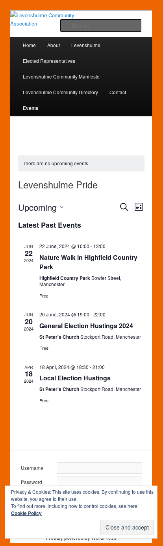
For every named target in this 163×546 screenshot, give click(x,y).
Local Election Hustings (75, 377)
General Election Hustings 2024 (86, 325)
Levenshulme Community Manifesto (61, 76)
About (53, 45)
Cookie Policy (26, 513)
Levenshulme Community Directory (60, 92)
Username (32, 467)
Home (29, 45)
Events (31, 107)
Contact (117, 92)
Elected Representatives (49, 60)
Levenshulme (85, 45)
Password (31, 481)
